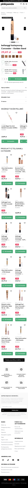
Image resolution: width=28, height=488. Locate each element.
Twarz (21, 12)
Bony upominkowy (19, 448)
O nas (16, 451)
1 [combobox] (2, 64)
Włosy (3, 429)
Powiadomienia (5, 472)
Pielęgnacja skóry (5, 427)
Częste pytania (19, 441)
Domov (3, 12)
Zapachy (3, 432)
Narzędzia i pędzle (6, 434)
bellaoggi (9, 12)
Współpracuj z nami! (20, 446)
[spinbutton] (4, 79)
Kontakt (17, 443)
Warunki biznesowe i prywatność (10, 467)
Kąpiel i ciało (4, 439)
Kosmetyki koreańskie (7, 442)
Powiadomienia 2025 (6, 469)
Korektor (3, 14)
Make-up (16, 12)
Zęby (2, 437)
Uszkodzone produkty (7, 444)
